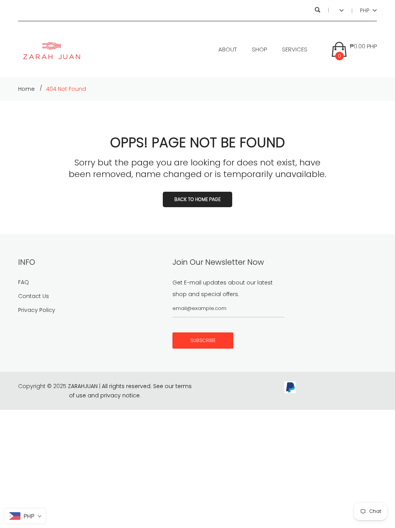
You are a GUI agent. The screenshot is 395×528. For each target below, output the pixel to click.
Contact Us (33, 296)
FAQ (23, 282)
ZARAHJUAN (83, 386)
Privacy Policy (36, 310)
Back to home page (197, 199)
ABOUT (227, 49)
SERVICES (294, 49)
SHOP (259, 49)
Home (26, 89)
